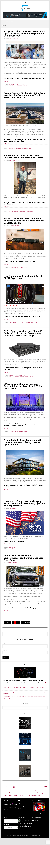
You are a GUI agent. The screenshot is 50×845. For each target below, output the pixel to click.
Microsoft (25, 148)
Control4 (7, 789)
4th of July (11, 548)
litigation (13, 85)
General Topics (12, 547)
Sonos (19, 795)
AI (9, 148)
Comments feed (21, 806)
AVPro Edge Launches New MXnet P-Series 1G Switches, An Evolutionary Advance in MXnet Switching (23, 333)
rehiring (24, 615)
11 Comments (14, 447)
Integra (41, 790)
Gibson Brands (42, 789)
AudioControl (20, 787)
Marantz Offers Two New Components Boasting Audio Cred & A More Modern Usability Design (24, 220)
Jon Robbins (30, 211)
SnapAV (11, 795)
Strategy (33, 147)
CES (3, 789)
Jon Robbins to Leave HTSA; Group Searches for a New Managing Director (24, 156)
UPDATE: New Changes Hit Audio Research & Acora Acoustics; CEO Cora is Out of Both (25, 386)
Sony (23, 795)
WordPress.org (21, 808)
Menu (26, 2)
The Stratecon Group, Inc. (27, 835)
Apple (10, 85)
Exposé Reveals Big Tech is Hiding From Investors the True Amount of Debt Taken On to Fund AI (24, 95)
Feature (10, 147)
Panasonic (24, 793)
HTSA (27, 211)
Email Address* (5, 650)
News (24, 84)
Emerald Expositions (31, 789)
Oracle (29, 148)
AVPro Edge (11, 376)
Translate (14, 830)
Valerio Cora (41, 432)
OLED (17, 793)
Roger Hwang (35, 432)
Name (3, 643)
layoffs (21, 615)
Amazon (15, 148)
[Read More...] (43, 682)
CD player (11, 268)
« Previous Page (7, 623)
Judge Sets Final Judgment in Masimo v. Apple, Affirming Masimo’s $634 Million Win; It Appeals (25, 33)
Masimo (17, 85)
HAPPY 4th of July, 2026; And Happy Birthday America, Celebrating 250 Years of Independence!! (25, 503)
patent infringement (23, 85)
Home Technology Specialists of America (17, 211)
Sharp (4, 795)
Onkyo (20, 793)
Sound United (27, 268)
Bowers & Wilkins (28, 786)
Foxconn (37, 789)
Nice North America (23, 323)
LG (3, 793)
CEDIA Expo (11, 323)
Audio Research (19, 432)
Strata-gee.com (25, 8)
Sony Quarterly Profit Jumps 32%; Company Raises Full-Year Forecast (22, 680)
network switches (29, 376)
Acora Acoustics (12, 432)
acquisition (5, 787)
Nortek (13, 793)
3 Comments (14, 562)
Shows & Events (30, 322)
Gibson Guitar (5, 790)
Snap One (15, 795)
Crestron (21, 789)
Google (19, 148)
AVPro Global (16, 376)
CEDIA (35, 787)
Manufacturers (19, 84)
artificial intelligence (14, 615)
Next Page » (27, 623)
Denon (25, 789)
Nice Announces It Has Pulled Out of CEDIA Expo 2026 (23, 277)
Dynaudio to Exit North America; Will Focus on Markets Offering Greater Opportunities (23, 442)
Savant (45, 793)
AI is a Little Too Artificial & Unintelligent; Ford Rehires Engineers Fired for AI (23, 557)
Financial (14, 147)
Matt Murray (22, 376)
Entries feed (20, 805)
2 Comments (14, 508)
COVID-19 (16, 789)
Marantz (18, 268)
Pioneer (35, 793)
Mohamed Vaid (16, 323)
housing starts (36, 790)
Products (25, 267)
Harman (14, 268)
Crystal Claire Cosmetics (28, 432)
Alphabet (12, 148)
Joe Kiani (44, 790)
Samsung (23, 268)
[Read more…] (7, 81)
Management (13, 84)
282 (23, 622)
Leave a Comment (15, 38)
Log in (19, 803)
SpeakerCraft (35, 795)
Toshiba (39, 795)
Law (9, 84)
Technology (37, 147)
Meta (22, 148)
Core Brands (11, 789)
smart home (8, 795)
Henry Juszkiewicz (19, 790)
